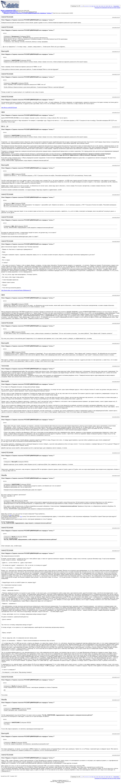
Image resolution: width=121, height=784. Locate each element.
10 (92, 6)
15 (101, 6)
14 (99, 6)
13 (97, 6)
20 (109, 6)
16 (102, 6)
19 (107, 6)
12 (96, 6)
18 (106, 6)
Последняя (116, 6)
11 (94, 6)
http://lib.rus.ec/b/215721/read (9, 107)
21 (111, 6)
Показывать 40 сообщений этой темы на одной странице (107, 7)
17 (104, 6)
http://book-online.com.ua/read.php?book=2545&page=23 (16, 290)
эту (10, 515)
